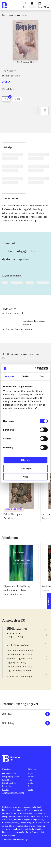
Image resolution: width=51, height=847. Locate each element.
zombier (8, 251)
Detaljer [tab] (25, 376)
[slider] (25, 42)
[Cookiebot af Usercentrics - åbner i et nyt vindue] (36, 368)
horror (35, 251)
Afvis (25, 476)
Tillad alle (25, 460)
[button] (25, 714)
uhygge (22, 251)
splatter (24, 259)
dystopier (8, 259)
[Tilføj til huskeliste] (45, 111)
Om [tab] (41, 376)
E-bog (17, 99)
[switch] (44, 429)
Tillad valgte (25, 468)
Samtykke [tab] (9, 376)
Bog (6, 98)
